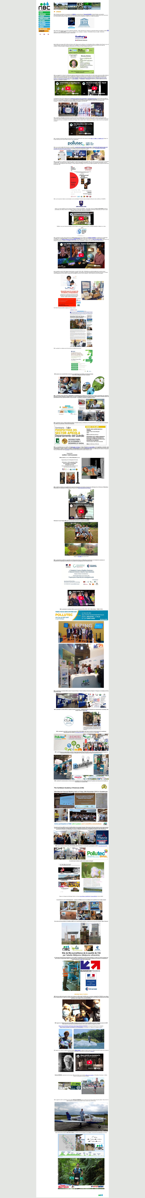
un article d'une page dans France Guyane (83, 147)
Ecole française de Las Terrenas (84, 487)
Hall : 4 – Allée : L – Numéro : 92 (97, 138)
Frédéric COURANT (92, 237)
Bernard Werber (77, 238)
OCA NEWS (67, 449)
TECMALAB (88, 78)
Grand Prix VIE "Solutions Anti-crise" (100, 147)
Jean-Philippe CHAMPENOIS (85, 896)
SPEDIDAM (82, 78)
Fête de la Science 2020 (97, 239)
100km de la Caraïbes (89, 1075)
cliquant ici (92, 1051)
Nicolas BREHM (94, 896)
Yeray (81, 959)
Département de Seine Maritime (64, 78)
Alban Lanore (76, 447)
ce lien (68, 240)
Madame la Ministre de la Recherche (69, 239)
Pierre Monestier (88, 447)
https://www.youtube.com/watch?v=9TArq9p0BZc (71, 1027)
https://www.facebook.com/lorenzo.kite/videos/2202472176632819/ (73, 1025)
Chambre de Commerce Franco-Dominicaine (78, 98)
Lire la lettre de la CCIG (79, 732)
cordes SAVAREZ (75, 78)
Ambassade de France (92, 98)
